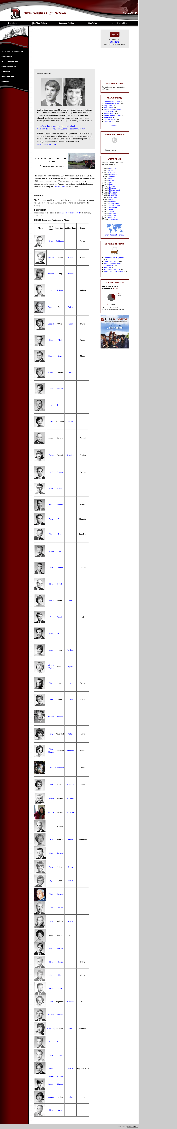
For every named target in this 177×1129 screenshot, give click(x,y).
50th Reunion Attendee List (12, 51)
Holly (51, 734)
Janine (51, 1097)
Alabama (112, 169)
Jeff (51, 472)
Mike (51, 534)
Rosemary (51, 1028)
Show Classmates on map (114, 235)
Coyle (70, 921)
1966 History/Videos (119, 23)
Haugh (70, 324)
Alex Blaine (108, 117)
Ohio (111, 200)
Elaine (51, 455)
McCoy (60, 389)
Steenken (70, 1002)
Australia (111, 217)
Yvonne (51, 812)
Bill (51, 768)
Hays (70, 372)
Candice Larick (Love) (112, 104)
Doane (60, 1015)
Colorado (111, 173)
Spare (70, 667)
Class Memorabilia (9, 66)
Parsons (70, 785)
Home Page (12, 23)
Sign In (115, 34)
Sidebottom (59, 768)
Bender (70, 274)
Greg (51, 908)
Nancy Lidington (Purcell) (113, 271)
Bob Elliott (107, 267)
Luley (70, 1097)
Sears (60, 356)
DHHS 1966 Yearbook (10, 61)
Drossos (60, 505)
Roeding (70, 455)
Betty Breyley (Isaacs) (112, 269)
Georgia (111, 178)
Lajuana (51, 799)
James (51, 1076)
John (51, 1042)
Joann (51, 389)
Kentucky (112, 186)
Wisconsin (113, 213)
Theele (60, 567)
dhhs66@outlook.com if (69, 213)
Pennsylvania (113, 204)
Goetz (60, 633)
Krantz (60, 405)
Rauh (60, 551)
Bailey (70, 307)
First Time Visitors (39, 23)
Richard (51, 551)
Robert (51, 356)
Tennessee (112, 207)
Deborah (51, 324)
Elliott (60, 340)
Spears (70, 257)
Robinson (60, 241)
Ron (51, 241)
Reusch (60, 1042)
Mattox (70, 1028)
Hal (51, 405)
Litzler (60, 988)
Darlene (51, 307)
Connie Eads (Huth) (111, 262)
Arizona (111, 171)
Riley (71, 600)
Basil (51, 505)
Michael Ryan (109, 113)
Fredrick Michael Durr (112, 102)
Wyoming (112, 215)
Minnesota (113, 192)
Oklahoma (113, 202)
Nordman (70, 650)
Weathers (70, 799)
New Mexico (114, 196)
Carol (51, 785)
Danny (51, 1084)
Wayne (51, 1015)
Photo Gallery (7, 56)
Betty (51, 839)
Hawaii (111, 180)
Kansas (112, 184)
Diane (51, 700)
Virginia (111, 211)
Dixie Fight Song (8, 76)
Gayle (51, 881)
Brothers (60, 949)
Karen (51, 1068)
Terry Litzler (108, 106)
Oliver (70, 867)
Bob (51, 340)
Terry (51, 988)
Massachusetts (114, 190)
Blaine (59, 489)
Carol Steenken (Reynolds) (114, 258)
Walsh (59, 617)
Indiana (111, 182)
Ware (60, 975)
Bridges (60, 717)
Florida (112, 176)
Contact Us (6, 81)
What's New (92, 23)
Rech (60, 519)
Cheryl (51, 372)
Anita (51, 867)
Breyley (70, 839)
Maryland (112, 188)
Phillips (60, 962)
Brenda (51, 257)
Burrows (60, 853)
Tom (51, 519)
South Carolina (114, 206)
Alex (51, 489)
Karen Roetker (109, 121)
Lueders (70, 751)
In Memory (6, 71)
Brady (70, 1068)
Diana (51, 421)
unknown (114, 219)
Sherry (51, 600)
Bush (70, 700)
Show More (114, 126)
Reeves (60, 908)
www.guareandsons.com (46, 144)
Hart (70, 683)
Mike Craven (108, 108)
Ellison (60, 290)
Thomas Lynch (109, 119)
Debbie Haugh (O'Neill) (112, 115)
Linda (51, 650)
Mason (60, 1084)
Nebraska (113, 194)
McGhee (60, 1076)
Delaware (113, 174)
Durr (60, 534)
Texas (110, 209)
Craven (60, 894)
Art (51, 617)
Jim (51, 290)
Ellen (51, 683)
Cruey (70, 421)
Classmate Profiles (66, 23)
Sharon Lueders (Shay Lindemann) (112, 111)
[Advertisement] (14, 138)
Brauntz (60, 472)
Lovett (59, 584)
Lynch (60, 1055)
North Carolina (113, 198)
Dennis (51, 717)
